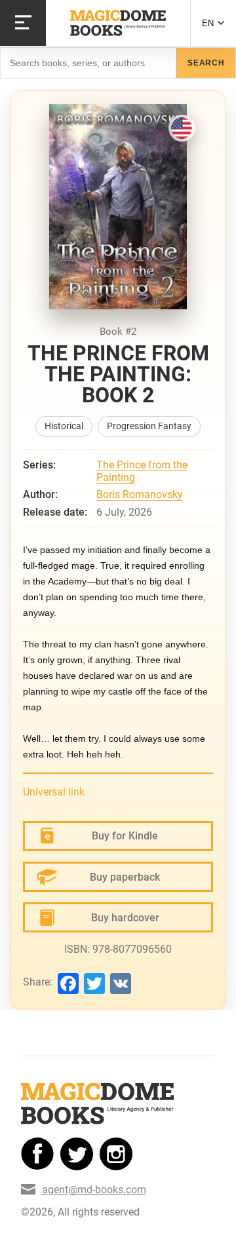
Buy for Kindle (125, 836)
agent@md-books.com (94, 1189)
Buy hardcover (125, 917)
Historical (64, 426)
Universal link (54, 792)
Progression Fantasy (149, 426)
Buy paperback (125, 877)
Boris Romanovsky (139, 494)
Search (206, 62)
